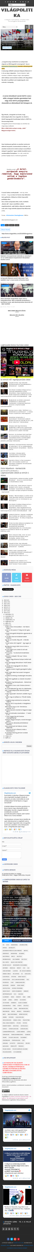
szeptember (8, 619)
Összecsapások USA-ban (20, 1049)
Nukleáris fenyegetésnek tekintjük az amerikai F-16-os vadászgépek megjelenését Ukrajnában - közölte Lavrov (16, 257)
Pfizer (19, 1023)
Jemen (16, 1000)
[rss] (20, 2)
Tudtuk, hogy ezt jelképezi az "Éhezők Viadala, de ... (18, 697)
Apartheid (6, 953)
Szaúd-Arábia (21, 1031)
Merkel (19, 1011)
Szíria (29, 1031)
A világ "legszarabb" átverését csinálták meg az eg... (18, 694)
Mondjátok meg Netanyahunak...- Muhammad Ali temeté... (18, 682)
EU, (16, 44)
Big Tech (24, 959)
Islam (4, 1000)
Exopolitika (6, 979)
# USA (17, 225)
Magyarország (23, 1008)
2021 (5, 604)
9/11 (7, 945)
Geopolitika (5, 285)
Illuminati (6, 997)
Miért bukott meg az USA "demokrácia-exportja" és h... (16, 707)
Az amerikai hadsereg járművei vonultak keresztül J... (16, 733)
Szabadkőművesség (9, 1031)
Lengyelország (7, 1008)
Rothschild (24, 1026)
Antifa (26, 950)
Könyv (19, 1005)
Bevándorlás (7, 959)
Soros (5, 1028)
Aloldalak (17, 940)
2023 (5, 600)
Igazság (20, 994)
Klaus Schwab (22, 1002)
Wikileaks (6, 1046)
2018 (5, 609)
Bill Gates (6, 962)
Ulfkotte (12, 1043)
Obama (5, 1017)
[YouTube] (22, 1238)
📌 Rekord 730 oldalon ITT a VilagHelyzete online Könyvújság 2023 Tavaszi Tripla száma (20, 562)
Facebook (6, 982)
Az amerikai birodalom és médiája (11, 873)
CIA (28, 968)
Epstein (13, 976)
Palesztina (26, 1020)
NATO (4, 1014)
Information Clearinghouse (10, 66)
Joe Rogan (6, 1002)
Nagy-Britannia (12, 1014)
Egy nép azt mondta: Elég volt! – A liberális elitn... (17, 640)
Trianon (27, 1034)
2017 (5, 611)
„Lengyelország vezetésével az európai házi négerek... (17, 700)
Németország (23, 1014)
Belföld (19, 956)
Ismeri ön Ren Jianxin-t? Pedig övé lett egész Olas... (17, 630)
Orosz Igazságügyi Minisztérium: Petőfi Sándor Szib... (18, 663)
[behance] (23, 2)
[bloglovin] (15, 2)
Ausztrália (6, 956)
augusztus (8, 621)
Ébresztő (13, 1046)
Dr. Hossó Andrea (25, 971)
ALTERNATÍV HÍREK (5, 1245)
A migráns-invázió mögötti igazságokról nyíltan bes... (18, 669)
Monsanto (27, 1011)
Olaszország (20, 1017)
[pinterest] (13, 2)
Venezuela (20, 1043)
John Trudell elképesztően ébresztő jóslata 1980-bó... (17, 691)
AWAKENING (14, 945)
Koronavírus (7, 1005)
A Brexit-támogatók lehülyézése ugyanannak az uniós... (18, 634)
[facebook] (5, 2)
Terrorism (6, 1034)
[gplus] (10, 2)
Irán (29, 997)
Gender (13, 985)
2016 (5, 612)
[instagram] (26, 2)
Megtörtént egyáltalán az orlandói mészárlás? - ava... (18, 679)
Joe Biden (23, 1000)
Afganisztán (23, 945)
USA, (22, 44)
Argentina (14, 953)
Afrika (5, 947)
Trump (5, 1037)
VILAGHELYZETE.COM (18, 1242)
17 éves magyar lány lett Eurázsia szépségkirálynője (14, 717)
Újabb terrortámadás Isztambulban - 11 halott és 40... (18, 713)
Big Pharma (16, 959)
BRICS (13, 956)
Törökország (16, 1040)
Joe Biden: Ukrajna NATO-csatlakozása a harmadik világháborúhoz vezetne (17, 455)
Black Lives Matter (16, 962)
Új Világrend (17, 1052)
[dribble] (18, 1)
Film (12, 982)
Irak (24, 997)
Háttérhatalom (7, 994)
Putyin (25, 1023)
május (7, 736)
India (12, 997)
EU (22, 973)
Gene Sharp (20, 985)
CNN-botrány (7, 971)
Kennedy (13, 1002)
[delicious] (28, 2)
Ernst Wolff (22, 976)
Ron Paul (16, 1026)
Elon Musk (6, 976)
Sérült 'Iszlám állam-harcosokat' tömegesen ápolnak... (17, 673)
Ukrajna (5, 1043)
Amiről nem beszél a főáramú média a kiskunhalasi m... (16, 730)
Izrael (10, 1000)
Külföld (26, 1005)
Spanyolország (13, 1028)
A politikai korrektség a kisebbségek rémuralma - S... (18, 676)
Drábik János (7, 973)
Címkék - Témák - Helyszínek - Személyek (7, 941)
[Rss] (25, 1238)
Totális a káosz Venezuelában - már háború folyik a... (17, 627)
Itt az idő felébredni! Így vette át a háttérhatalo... (18, 688)
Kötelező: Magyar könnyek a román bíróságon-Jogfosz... (18, 720)
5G (3, 945)
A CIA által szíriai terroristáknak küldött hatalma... (16, 637)
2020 (5, 605)
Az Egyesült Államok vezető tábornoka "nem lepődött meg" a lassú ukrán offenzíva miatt (15, 279)
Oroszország (7, 1020)
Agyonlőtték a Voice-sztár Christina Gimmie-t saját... (17, 686)
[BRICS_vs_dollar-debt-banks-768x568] (9, 470)
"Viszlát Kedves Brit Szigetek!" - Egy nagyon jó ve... (18, 643)
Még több (29, 237)
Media (13, 1011)
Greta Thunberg (17, 991)
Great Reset (6, 991)
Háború (4, 243)
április (7, 738)
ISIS (15, 994)
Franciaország (20, 982)
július (6, 623)
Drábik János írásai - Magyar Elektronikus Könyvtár (16, 875)
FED (28, 979)
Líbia (15, 1008)
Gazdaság (6, 985)
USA (23, 1040)
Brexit (19, 968)
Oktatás (11, 1017)
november (8, 616)
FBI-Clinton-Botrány (18, 979)
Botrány (5, 968)
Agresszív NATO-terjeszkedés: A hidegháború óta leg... (18, 704)
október (7, 618)
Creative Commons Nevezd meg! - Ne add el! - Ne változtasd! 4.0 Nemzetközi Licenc (16, 1097)
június (7, 625)
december (8, 614)
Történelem (6, 1040)
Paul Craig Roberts (9, 1023)
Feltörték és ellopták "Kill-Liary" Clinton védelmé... (16, 656)
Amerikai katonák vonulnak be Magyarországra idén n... (18, 710)
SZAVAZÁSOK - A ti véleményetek (27, 941)
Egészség (28, 973)
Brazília (12, 968)
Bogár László (7, 965)
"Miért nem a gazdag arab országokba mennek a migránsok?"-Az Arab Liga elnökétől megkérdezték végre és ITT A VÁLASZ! (17, 554)
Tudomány (24, 1037)
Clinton (15, 971)
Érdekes (21, 1046)
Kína (14, 1005)
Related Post (6, 237)
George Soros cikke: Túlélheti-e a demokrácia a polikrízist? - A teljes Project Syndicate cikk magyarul (21, 412)
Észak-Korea (7, 1049)
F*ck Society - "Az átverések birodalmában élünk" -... (17, 653)
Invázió (18, 997)
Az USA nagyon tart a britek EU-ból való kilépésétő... (16, 650)
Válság (28, 1043)
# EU (7, 225)
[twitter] (8, 2)
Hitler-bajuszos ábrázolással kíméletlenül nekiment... (16, 723)
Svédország (24, 1028)
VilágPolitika (17, 12)
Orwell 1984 (17, 1020)
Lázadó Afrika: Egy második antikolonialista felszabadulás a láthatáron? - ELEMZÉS (20, 384)
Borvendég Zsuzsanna (20, 965)
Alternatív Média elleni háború (12, 950)
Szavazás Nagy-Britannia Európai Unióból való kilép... (18, 660)
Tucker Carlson (13, 1037)
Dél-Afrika (16, 973)
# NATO (12, 225)
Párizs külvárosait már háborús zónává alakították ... (16, 726)
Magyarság (6, 1011)
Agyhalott (12, 947)
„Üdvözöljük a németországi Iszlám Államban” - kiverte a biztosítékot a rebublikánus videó (21, 480)
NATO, (18, 44)
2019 (5, 607)
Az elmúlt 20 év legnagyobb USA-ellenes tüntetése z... (16, 666)
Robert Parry (7, 1026)
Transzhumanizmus (17, 1034)
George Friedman (17, 988)
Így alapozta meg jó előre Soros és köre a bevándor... (17, 647)
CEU (24, 968)
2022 (5, 602)
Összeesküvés (7, 1052)
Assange (21, 953)
